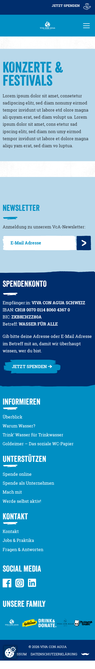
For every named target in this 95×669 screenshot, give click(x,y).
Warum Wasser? (19, 426)
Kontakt (11, 531)
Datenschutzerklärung (54, 654)
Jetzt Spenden (66, 5)
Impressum (16, 654)
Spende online (17, 474)
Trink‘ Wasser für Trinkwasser (33, 435)
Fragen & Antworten (23, 549)
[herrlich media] (85, 654)
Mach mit (12, 492)
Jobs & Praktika (18, 540)
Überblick (12, 417)
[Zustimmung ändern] (10, 652)
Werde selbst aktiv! (22, 501)
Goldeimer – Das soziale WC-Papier (38, 444)
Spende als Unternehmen (28, 483)
